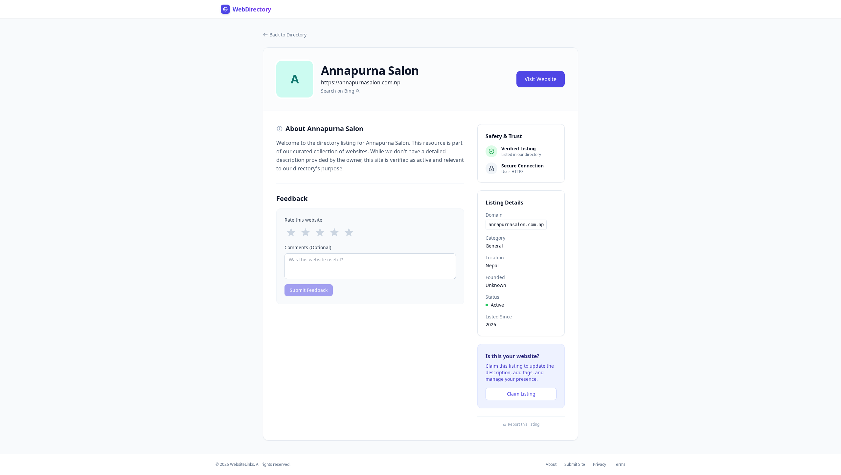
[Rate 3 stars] (320, 232)
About (551, 464)
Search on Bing (337, 91)
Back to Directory (288, 35)
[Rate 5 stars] (348, 232)
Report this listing (523, 424)
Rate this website (303, 220)
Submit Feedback (309, 290)
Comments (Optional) (307, 247)
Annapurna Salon (370, 70)
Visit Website (541, 79)
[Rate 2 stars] (305, 232)
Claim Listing (521, 394)
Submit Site (574, 464)
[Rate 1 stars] (291, 232)
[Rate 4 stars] (334, 232)
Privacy (599, 464)
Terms (619, 464)
